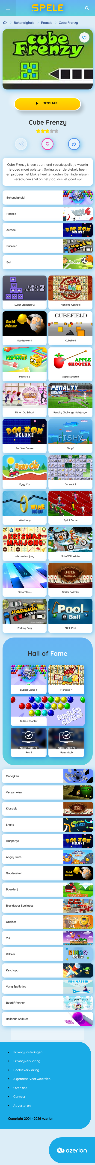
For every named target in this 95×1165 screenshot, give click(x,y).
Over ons (20, 1088)
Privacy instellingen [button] (27, 1052)
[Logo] (47, 8)
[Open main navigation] (8, 8)
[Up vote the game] (74, 144)
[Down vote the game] (48, 144)
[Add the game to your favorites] (84, 37)
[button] (87, 8)
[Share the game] (21, 144)
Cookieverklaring (26, 1070)
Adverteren (22, 1106)
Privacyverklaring (26, 1061)
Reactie (46, 23)
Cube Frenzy (68, 23)
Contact (19, 1096)
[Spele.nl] (5, 22)
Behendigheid (24, 23)
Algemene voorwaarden (31, 1079)
